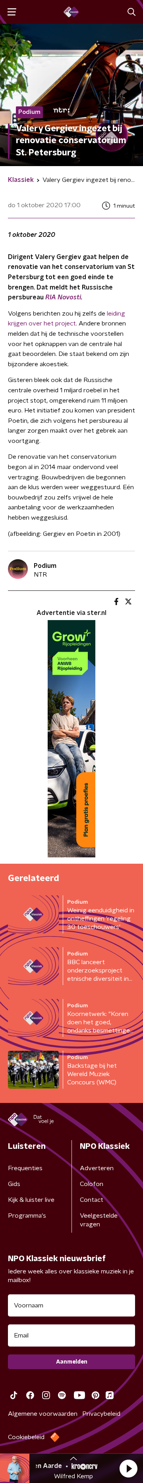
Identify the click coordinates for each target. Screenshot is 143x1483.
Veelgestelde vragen (99, 1220)
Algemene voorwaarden (42, 1414)
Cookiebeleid (26, 1437)
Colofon (91, 1184)
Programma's (27, 1216)
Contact (91, 1200)
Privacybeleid (101, 1414)
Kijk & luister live (31, 1200)
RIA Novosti (63, 297)
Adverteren (97, 1168)
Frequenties (25, 1168)
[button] (128, 1468)
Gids (14, 1184)
